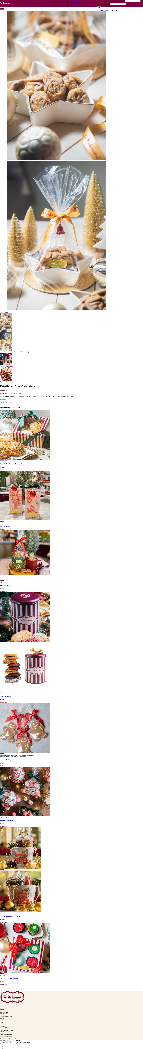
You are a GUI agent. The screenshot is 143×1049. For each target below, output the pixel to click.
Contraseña (103, 4)
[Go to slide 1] (73, 987)
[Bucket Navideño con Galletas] (20, 868)
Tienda (6, 352)
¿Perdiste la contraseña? (103, 10)
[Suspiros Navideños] (25, 816)
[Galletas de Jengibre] (25, 752)
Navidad (11, 352)
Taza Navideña (5, 585)
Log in (99, 7)
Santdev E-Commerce (15, 1039)
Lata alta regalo (4, 366)
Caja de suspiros (5, 526)
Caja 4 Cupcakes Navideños (9, 978)
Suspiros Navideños (6, 820)
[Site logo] (6, 4)
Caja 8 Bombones (5, 382)
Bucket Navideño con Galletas (10, 916)
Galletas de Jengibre (7, 760)
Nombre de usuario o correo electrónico (111, 1)
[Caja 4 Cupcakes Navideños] (25, 972)
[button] (4, 460)
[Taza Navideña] (25, 579)
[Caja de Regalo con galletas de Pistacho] (25, 459)
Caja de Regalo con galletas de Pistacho (13, 464)
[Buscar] (141, 3)
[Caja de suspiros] (25, 520)
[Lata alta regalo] (25, 641)
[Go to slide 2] (73, 988)
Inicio (1, 352)
